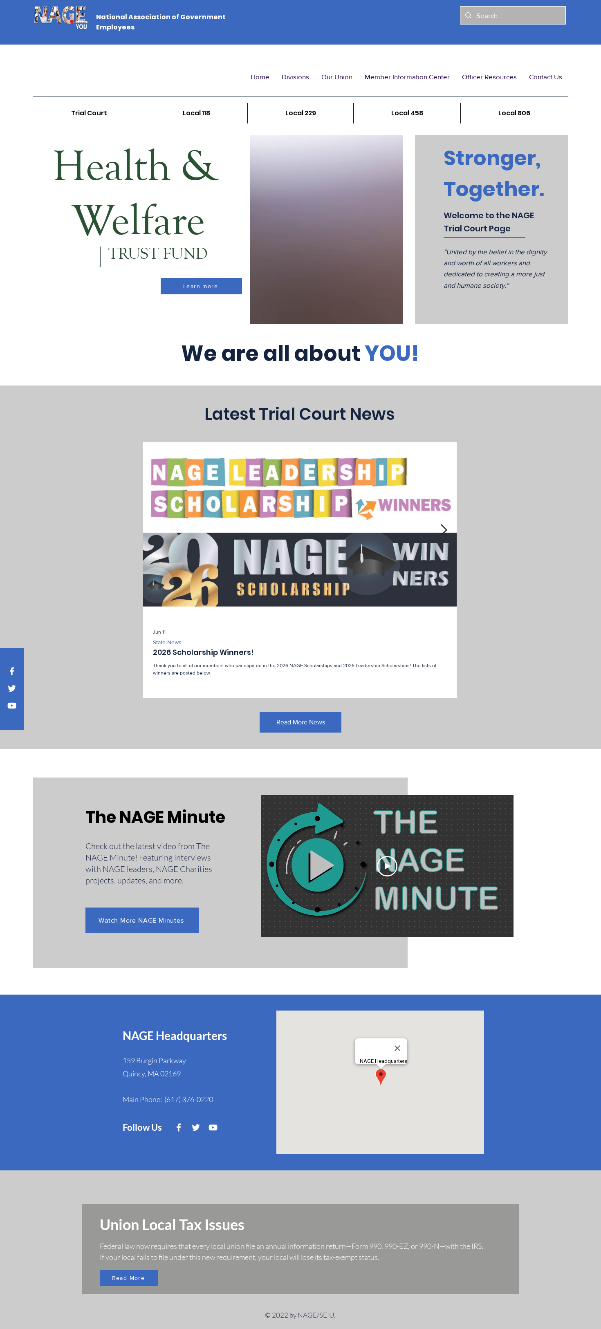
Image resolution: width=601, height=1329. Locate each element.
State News (167, 642)
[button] (295, 77)
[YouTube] (12, 705)
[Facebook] (12, 671)
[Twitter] (12, 688)
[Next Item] (443, 530)
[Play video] (387, 866)
